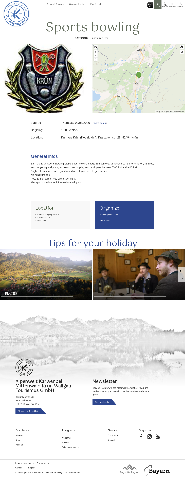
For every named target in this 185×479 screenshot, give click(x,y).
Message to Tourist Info (28, 411)
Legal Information (23, 463)
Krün (17, 440)
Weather (165, 6)
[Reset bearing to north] (96, 59)
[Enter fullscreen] (96, 47)
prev (181, 270)
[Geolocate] (182, 52)
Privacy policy (42, 463)
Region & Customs (55, 4)
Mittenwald (20, 435)
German (19, 468)
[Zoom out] (96, 56)
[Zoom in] (96, 52)
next (181, 278)
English (31, 468)
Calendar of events (70, 447)
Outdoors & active (77, 4)
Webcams (172, 6)
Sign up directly (102, 402)
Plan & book (95, 4)
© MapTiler (159, 111)
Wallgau (19, 445)
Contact (111, 440)
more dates (100, 123)
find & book (113, 435)
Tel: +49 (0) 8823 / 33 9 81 (27, 404)
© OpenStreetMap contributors (174, 111)
